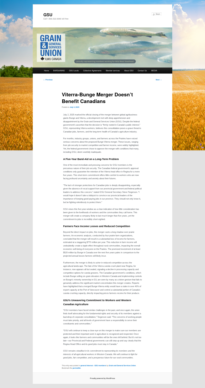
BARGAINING (59, 70)
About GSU (128, 70)
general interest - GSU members (93, 365)
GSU (47, 15)
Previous (48, 79)
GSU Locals (74, 70)
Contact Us (142, 70)
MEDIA (154, 70)
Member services (113, 70)
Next (159, 79)
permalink (77, 368)
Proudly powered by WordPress (102, 378)
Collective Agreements (92, 70)
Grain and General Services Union (122, 365)
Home (46, 70)
